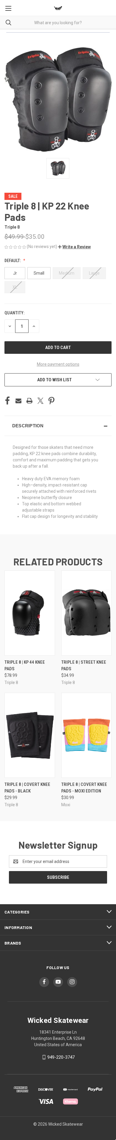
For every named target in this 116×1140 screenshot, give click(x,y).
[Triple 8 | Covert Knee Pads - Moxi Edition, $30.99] (86, 735)
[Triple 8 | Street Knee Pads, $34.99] (86, 613)
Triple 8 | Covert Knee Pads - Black (27, 788)
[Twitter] (40, 401)
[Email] (18, 401)
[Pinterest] (51, 401)
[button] (74, 246)
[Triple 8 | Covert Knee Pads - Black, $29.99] (30, 735)
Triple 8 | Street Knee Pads (83, 665)
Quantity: (14, 312)
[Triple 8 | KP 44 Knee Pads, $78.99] (30, 613)
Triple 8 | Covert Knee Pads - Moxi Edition (84, 788)
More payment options (58, 364)
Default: (13, 260)
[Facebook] (7, 401)
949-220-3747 (61, 1057)
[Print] (29, 401)
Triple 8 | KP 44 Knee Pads (24, 665)
